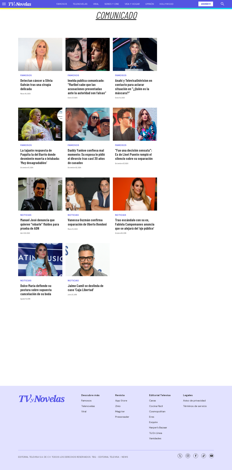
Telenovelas (80, 4)
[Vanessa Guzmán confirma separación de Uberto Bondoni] (87, 194)
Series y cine (111, 4)
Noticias (25, 215)
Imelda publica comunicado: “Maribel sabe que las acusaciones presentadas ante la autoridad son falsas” (87, 86)
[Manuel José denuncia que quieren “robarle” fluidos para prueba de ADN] (40, 194)
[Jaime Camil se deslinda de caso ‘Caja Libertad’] (87, 259)
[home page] (20, 4)
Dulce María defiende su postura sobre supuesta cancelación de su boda (36, 290)
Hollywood (166, 4)
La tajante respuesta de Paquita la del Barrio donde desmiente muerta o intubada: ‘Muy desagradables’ (39, 156)
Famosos (62, 4)
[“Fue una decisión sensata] (135, 124)
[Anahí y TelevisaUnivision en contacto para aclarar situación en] (135, 54)
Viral (96, 4)
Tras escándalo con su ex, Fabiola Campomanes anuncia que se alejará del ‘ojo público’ (134, 224)
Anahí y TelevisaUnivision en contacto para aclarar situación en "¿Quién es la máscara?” (133, 86)
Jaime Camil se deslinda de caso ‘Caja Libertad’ (85, 288)
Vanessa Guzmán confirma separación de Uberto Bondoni (87, 222)
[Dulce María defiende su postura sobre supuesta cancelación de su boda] (40, 259)
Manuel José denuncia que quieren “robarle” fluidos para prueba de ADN (39, 224)
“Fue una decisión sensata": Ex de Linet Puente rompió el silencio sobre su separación (134, 154)
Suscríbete (206, 4)
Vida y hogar (132, 4)
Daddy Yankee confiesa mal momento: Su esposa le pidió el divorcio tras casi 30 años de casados (86, 156)
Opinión (149, 4)
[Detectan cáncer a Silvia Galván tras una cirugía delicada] (40, 54)
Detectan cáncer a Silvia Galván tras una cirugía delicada (36, 84)
